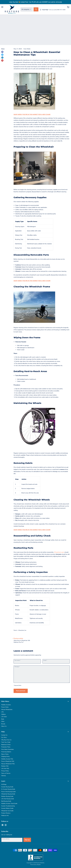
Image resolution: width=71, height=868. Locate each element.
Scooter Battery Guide (7, 808)
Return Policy (5, 754)
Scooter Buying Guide (7, 787)
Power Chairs (5, 707)
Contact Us (4, 735)
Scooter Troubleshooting (8, 806)
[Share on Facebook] (2, 52)
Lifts (2, 712)
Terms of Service (5, 773)
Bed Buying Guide (6, 801)
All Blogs (3, 784)
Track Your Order (5, 742)
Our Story (4, 737)
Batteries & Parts (6, 744)
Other (2, 721)
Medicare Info (5, 815)
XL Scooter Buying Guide (8, 789)
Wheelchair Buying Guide (8, 794)
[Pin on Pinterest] (2, 60)
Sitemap (3, 775)
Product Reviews (5, 813)
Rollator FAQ (4, 766)
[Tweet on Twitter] (2, 55)
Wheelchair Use (22, 630)
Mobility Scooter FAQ (7, 759)
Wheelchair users (59, 552)
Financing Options (6, 752)
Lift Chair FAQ (5, 768)
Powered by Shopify (35, 864)
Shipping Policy (5, 756)
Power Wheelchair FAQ (7, 761)
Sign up (27, 840)
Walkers (3, 714)
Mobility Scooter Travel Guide (9, 803)
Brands (3, 724)
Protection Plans (5, 747)
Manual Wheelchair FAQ (8, 764)
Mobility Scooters (6, 705)
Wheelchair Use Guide (7, 811)
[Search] (36, 9)
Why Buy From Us (6, 740)
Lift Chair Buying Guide (7, 799)
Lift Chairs (4, 716)
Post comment (20, 691)
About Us (3, 726)
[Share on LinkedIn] (2, 58)
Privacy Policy (5, 771)
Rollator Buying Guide (7, 796)
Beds (2, 719)
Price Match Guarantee (7, 749)
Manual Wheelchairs (6, 709)
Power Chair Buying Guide (8, 791)
